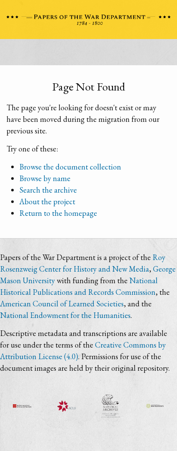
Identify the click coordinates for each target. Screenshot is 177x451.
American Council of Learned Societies (62, 304)
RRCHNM (22, 406)
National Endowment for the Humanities (65, 315)
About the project (47, 201)
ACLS (66, 406)
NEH (155, 406)
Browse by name (44, 178)
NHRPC (110, 406)
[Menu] (88, 54)
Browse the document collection (70, 167)
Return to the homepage (58, 213)
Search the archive (48, 190)
